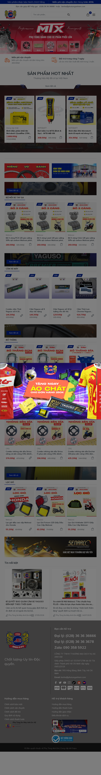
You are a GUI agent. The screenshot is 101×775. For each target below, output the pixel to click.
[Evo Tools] (50, 391)
